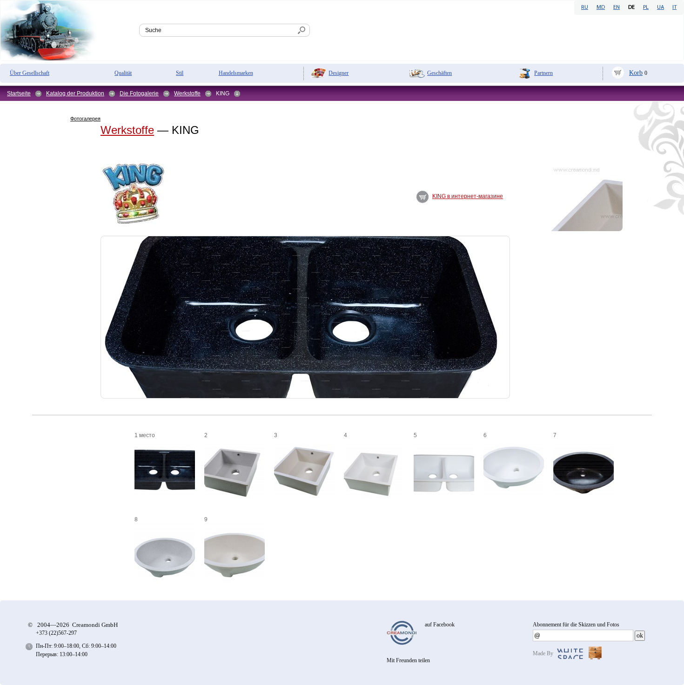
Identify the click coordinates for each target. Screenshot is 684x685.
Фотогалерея (85, 118)
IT (674, 7)
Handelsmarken (236, 73)
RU (584, 7)
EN (616, 7)
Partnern (543, 73)
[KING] (78, 214)
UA (660, 7)
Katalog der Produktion (75, 93)
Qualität (123, 73)
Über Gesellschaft (29, 73)
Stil (179, 73)
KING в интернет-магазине (467, 196)
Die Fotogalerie (139, 93)
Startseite (19, 93)
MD (601, 7)
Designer (339, 73)
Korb (636, 72)
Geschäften (439, 73)
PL (646, 7)
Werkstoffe (187, 93)
